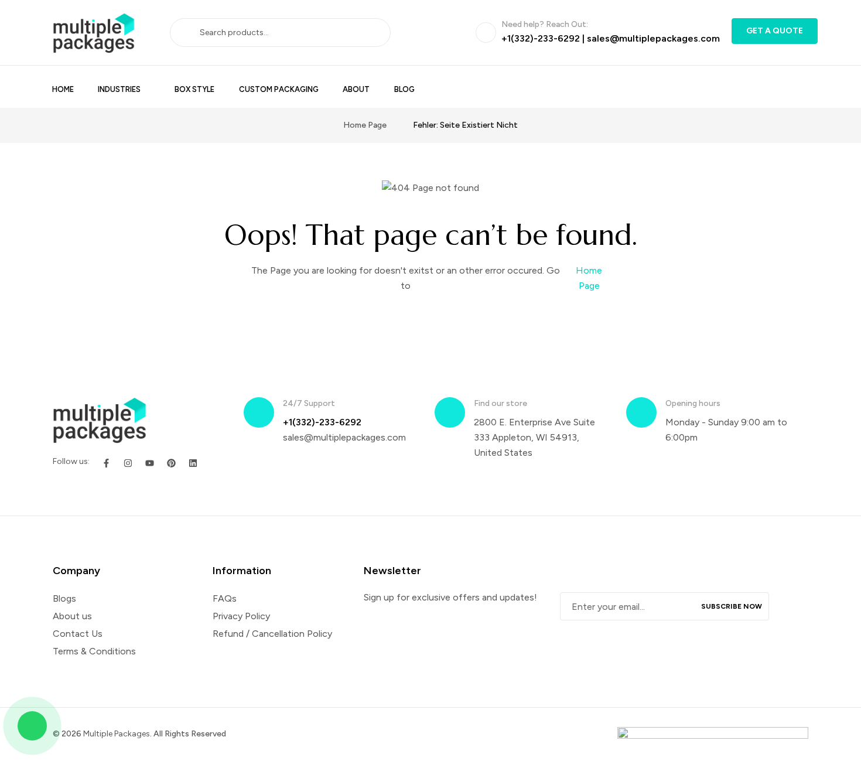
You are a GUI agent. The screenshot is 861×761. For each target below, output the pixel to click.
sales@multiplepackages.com (653, 38)
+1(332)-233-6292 (540, 38)
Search (189, 32)
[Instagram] (128, 463)
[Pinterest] (171, 463)
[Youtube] (150, 463)
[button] (775, 31)
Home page (365, 125)
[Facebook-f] (106, 463)
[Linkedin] (193, 463)
